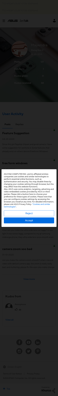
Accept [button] (29, 220)
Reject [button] (29, 213)
